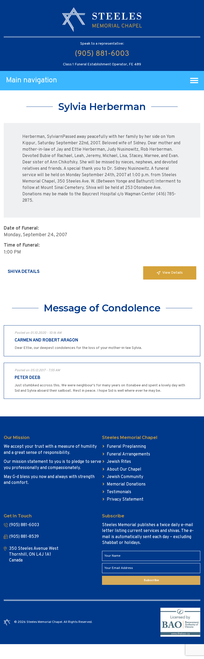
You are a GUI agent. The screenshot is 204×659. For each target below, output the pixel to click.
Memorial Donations (126, 484)
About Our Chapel (124, 469)
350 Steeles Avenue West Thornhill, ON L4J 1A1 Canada (33, 554)
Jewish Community (125, 477)
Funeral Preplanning (126, 446)
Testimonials (119, 492)
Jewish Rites (119, 461)
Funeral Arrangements (128, 454)
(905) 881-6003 (102, 54)
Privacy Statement (125, 499)
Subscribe (151, 580)
